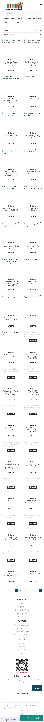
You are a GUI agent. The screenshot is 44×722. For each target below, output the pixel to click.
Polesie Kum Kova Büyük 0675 (33, 319)
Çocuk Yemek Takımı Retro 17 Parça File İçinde (11, 539)
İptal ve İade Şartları (22, 632)
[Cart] (40, 5)
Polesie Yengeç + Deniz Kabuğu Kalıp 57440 (11, 209)
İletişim (22, 603)
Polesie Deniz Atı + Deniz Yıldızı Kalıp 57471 (33, 173)
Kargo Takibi (22, 607)
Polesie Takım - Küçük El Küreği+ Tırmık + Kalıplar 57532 (33, 247)
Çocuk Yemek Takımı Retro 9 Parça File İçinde (11, 136)
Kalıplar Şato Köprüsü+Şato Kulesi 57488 (11, 100)
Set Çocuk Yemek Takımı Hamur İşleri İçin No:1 (33, 136)
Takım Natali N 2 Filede (33, 574)
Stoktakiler (8, 30)
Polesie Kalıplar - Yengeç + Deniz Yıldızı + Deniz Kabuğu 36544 (11, 173)
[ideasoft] (10, 720)
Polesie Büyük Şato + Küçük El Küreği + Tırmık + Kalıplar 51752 (11, 283)
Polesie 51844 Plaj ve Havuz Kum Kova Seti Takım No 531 (33, 356)
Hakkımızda (22, 617)
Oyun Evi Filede (11, 501)
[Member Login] (35, 5)
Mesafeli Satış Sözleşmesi (22, 625)
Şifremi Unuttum (22, 650)
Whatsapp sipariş (33, 718)
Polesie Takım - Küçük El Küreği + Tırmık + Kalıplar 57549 (11, 247)
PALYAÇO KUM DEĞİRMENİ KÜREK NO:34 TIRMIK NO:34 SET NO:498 (33, 394)
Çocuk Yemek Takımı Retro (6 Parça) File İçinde (11, 64)
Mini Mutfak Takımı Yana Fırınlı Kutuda (33, 538)
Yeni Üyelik (22, 643)
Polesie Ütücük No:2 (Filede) (11, 428)
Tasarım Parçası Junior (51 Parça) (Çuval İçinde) (33, 502)
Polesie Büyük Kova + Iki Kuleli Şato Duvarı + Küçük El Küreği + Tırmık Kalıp (11, 467)
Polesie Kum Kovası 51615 (33, 282)
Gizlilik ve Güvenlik (22, 628)
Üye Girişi (22, 647)
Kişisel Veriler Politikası (22, 635)
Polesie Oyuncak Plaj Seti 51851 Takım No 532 (33, 466)
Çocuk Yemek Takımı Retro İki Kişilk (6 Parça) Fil (11, 576)
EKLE (37, 688)
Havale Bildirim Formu (22, 610)
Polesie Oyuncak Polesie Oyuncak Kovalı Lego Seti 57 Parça (11, 393)
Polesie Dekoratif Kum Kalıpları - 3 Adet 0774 (11, 319)
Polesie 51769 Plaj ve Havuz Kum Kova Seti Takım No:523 (33, 429)
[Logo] (14, 5)
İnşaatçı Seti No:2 (33, 99)
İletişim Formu (22, 613)
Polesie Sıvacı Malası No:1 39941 (11, 355)
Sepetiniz (22, 653)
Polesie (11, 60)
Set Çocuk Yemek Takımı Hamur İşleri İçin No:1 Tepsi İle (33, 64)
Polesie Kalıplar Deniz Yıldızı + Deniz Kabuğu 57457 (33, 210)
